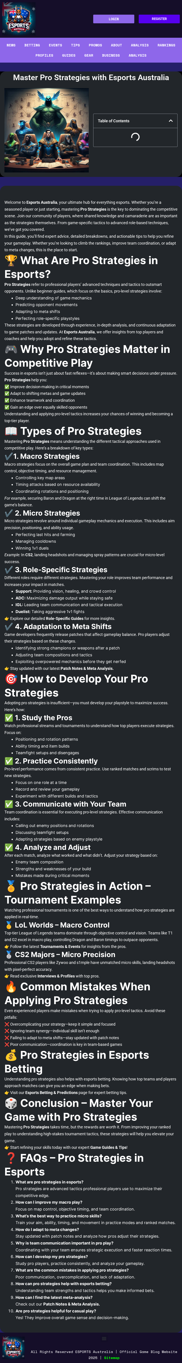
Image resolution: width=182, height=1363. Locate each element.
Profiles (44, 55)
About (116, 45)
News (11, 45)
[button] (104, 1338)
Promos (95, 45)
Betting (32, 45)
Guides (68, 55)
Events (55, 45)
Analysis (140, 45)
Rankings (166, 45)
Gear (88, 55)
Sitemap (112, 1357)
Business (111, 55)
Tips (75, 45)
